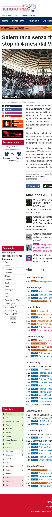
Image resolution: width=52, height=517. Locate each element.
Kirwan (7, 286)
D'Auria (7, 276)
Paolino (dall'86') (11, 314)
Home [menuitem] (5, 21)
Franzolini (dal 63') (12, 300)
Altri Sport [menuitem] (34, 21)
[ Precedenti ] (13, 161)
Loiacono (8, 269)
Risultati (13, 323)
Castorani (8, 273)
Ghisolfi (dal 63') (11, 304)
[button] (13, 318)
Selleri (7, 297)
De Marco (8, 279)
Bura (6, 293)
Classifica (8, 409)
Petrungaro (9, 290)
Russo (7, 266)
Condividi (34, 186)
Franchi (7, 262)
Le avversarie (38, 174)
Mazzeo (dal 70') (11, 307)
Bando (7, 283)
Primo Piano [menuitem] (18, 21)
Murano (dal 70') (11, 311)
